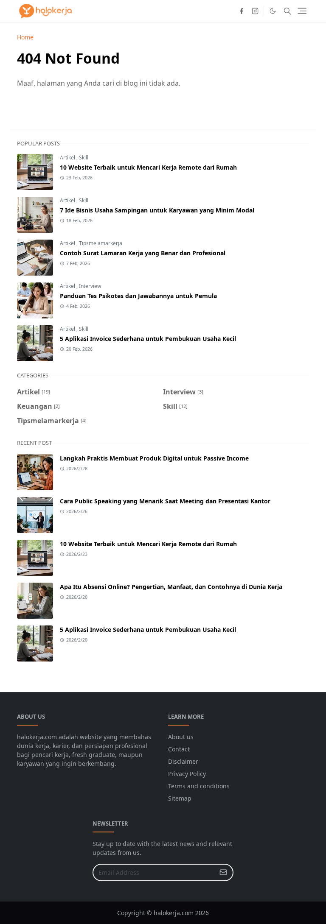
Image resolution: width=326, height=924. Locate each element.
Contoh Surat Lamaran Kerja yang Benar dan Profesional (142, 253)
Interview (90, 286)
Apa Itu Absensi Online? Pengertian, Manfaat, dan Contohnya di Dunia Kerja (171, 587)
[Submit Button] (223, 872)
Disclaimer (183, 761)
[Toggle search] (287, 11)
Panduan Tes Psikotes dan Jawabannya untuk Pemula (138, 296)
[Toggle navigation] (302, 11)
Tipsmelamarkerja (100, 243)
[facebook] (241, 11)
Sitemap (179, 798)
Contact (179, 749)
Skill (83, 157)
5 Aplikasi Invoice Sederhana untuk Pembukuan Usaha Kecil (148, 339)
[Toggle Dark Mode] (273, 11)
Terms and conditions (199, 786)
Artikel (68, 157)
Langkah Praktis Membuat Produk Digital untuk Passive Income (154, 458)
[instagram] (255, 11)
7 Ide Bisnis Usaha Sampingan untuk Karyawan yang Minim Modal (157, 210)
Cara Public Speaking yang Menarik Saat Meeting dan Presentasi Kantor (165, 501)
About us (181, 737)
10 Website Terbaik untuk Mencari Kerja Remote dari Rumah (148, 167)
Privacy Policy (187, 774)
